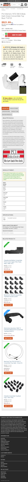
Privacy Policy (3, 448)
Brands (2, 462)
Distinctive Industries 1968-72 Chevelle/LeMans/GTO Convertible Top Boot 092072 (13, 329)
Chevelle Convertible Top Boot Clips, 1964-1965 (12, 396)
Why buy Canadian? (5, 444)
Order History (3, 473)
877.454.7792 (11, 1)
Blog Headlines (4, 466)
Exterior (7, 8)
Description (5, 108)
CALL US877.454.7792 (21, 67)
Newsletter (3, 476)
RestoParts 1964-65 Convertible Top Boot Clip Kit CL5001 (13, 295)
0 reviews (10, 40)
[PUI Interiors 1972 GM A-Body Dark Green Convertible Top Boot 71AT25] (14, 81)
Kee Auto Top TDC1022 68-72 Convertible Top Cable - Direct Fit (13, 362)
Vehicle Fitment (14, 108)
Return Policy (3, 439)
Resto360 (3, 438)
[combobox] (14, 233)
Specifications (6, 111)
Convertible (12, 8)
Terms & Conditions (5, 449)
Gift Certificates (4, 463)
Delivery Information (5, 447)
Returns (2, 456)
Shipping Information (5, 441)
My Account (3, 472)
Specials (2, 465)
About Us (3, 445)
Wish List (3, 474)
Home (3, 8)
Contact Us (18, 1)
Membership (3, 477)
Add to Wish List (7, 42)
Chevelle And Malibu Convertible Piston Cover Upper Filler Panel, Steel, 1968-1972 (13, 261)
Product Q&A (14, 111)
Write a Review (17, 40)
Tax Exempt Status (4, 442)
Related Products (7, 114)
